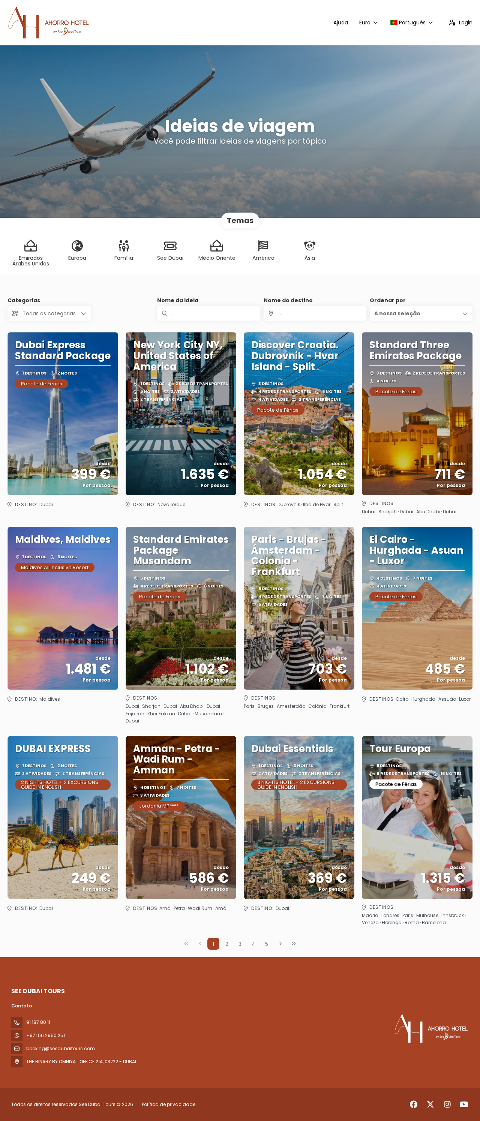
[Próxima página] (280, 944)
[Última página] (294, 944)
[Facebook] (413, 1104)
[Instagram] (447, 1104)
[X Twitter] (430, 1104)
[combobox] (315, 313)
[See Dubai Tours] (430, 1028)
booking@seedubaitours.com (60, 1048)
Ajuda (340, 22)
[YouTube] (464, 1104)
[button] (421, 313)
